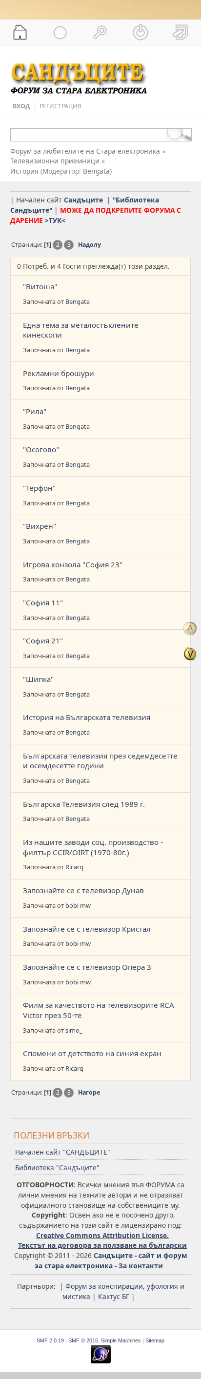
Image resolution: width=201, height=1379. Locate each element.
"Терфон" (39, 488)
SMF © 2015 (83, 1340)
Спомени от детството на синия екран (92, 1053)
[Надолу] (190, 653)
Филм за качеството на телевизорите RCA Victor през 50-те (98, 1010)
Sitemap (154, 1340)
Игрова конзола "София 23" (72, 564)
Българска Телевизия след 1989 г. (84, 804)
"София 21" (43, 640)
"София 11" (43, 602)
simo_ (73, 1030)
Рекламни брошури (58, 373)
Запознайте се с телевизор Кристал (87, 929)
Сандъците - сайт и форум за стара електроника (111, 1260)
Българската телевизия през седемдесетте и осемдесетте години (100, 761)
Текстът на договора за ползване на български (102, 1245)
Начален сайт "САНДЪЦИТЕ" (62, 1152)
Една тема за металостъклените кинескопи (81, 330)
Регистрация (60, 106)
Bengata (96, 171)
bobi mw (78, 905)
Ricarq (74, 866)
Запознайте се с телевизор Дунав (83, 890)
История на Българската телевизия (86, 717)
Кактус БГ (113, 1296)
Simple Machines (121, 1340)
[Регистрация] (181, 32)
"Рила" (34, 411)
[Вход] (141, 32)
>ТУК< (55, 220)
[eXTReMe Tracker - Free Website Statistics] (101, 1361)
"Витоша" (40, 286)
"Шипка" (38, 679)
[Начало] (20, 32)
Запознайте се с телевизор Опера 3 (87, 967)
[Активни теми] (60, 32)
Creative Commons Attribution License (101, 1235)
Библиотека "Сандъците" (57, 1167)
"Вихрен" (39, 526)
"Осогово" (41, 449)
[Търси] (100, 32)
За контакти (141, 1265)
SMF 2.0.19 (50, 1340)
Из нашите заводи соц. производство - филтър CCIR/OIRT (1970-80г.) (93, 847)
